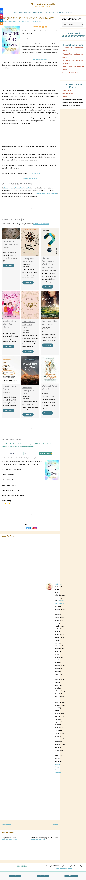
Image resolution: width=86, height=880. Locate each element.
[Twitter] (27, 528)
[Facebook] (25, 528)
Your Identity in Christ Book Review (9, 324)
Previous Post (5, 825)
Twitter (57, 767)
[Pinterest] (33, 528)
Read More (8, 265)
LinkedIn (57, 770)
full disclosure (36, 173)
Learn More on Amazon (40, 59)
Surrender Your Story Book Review (28, 324)
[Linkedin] (30, 528)
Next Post (56, 825)
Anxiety (14, 21)
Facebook (58, 764)
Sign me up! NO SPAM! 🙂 (46, 453)
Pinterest (58, 773)
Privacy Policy (66, 90)
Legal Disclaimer (67, 93)
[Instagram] (35, 528)
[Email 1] (26, 866)
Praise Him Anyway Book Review (28, 391)
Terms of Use (66, 96)
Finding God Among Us (43, 4)
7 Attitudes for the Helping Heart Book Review (44, 838)
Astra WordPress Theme (64, 869)
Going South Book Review (9, 838)
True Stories (25, 21)
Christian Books (7, 21)
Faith (19, 21)
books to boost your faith (41, 224)
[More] (1, 23)
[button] (15, 876)
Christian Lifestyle (42, 839)
